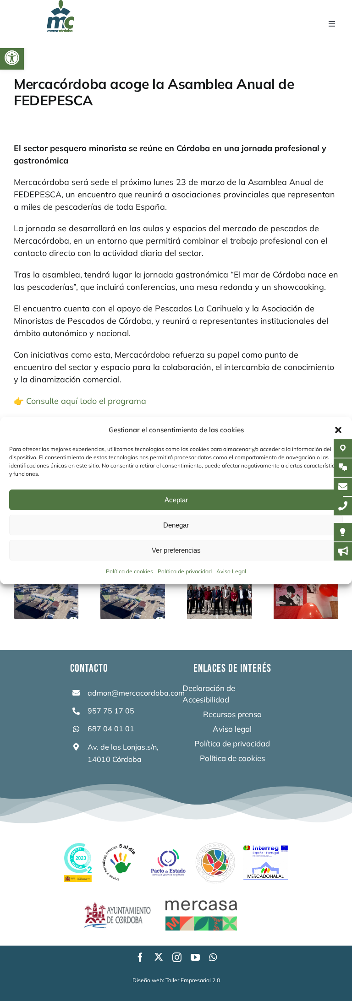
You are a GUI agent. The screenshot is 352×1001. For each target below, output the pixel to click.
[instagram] (177, 957)
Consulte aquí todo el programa (86, 401)
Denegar (176, 525)
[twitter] (158, 956)
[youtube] (195, 957)
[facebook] (140, 957)
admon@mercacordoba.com (136, 692)
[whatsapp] (213, 957)
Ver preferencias (176, 550)
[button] (12, 58)
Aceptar (176, 500)
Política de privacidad (185, 571)
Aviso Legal (231, 571)
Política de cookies (129, 571)
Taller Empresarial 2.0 (192, 980)
